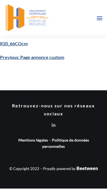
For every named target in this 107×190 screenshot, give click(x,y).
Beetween (87, 168)
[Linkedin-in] (53, 125)
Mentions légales (33, 140)
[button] (99, 18)
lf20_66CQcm (14, 43)
